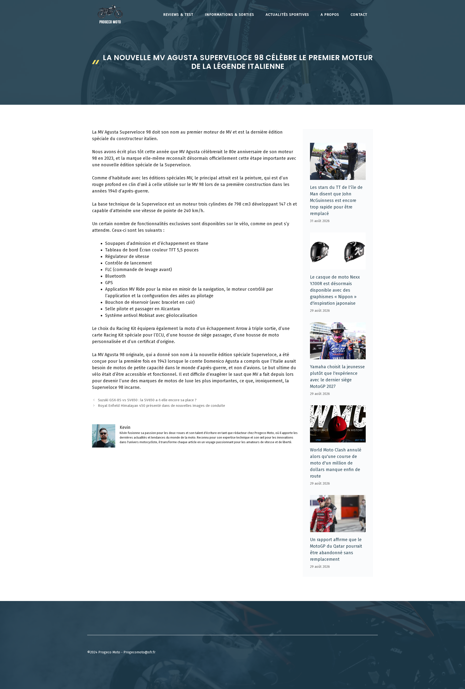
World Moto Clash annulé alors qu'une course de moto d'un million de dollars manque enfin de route (335, 463)
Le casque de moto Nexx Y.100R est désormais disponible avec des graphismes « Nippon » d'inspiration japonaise (335, 290)
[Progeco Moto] (110, 14)
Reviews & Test (178, 14)
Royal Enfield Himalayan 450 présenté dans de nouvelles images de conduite (161, 405)
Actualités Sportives (287, 14)
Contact (359, 14)
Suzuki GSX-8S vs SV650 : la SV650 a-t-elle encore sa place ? (147, 400)
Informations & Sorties (229, 14)
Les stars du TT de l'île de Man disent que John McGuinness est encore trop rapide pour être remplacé (336, 200)
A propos (330, 14)
